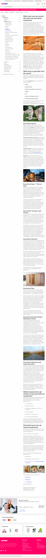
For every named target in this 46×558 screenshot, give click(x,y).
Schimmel (7, 50)
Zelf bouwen (7, 51)
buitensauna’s (27, 479)
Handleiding (5, 17)
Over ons (24, 540)
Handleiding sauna (7, 21)
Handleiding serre (7, 68)
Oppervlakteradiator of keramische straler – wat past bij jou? (12, 58)
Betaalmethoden (40, 545)
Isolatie (6, 42)
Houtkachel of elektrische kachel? (11, 35)
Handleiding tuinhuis (6, 20)
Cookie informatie (25, 543)
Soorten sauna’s (8, 23)
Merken (38, 543)
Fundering (7, 33)
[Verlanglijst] (42, 4)
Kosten (6, 27)
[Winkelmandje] (44, 4)
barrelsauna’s (29, 481)
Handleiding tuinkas (8, 67)
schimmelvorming (37, 152)
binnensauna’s (28, 477)
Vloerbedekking (8, 30)
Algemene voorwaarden (27, 550)
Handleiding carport (6, 62)
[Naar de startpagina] (4, 4)
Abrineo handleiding (41, 547)
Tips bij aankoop (8, 24)
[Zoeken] (44, 7)
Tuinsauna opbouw (9, 41)
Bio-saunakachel (8, 36)
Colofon (23, 549)
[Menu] (1, 7)
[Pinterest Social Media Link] (5, 551)
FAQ (37, 542)
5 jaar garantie (17, 0)
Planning (7, 26)
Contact (23, 542)
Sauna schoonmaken (9, 48)
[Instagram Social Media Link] (3, 551)
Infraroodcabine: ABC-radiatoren (11, 56)
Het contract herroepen (26, 547)
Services (39, 540)
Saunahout (7, 29)
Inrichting (7, 45)
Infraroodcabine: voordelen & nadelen (12, 54)
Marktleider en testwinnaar (28, 0)
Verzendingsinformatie (41, 546)
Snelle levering (9, 0)
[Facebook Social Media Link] (1, 551)
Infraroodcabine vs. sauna (10, 53)
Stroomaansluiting (8, 38)
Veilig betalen (38, 0)
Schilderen (7, 44)
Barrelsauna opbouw (9, 39)
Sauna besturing (8, 47)
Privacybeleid (25, 545)
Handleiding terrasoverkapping (7, 65)
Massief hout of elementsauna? (11, 32)
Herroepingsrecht (25, 546)
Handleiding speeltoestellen (7, 71)
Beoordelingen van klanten (8, 74)
